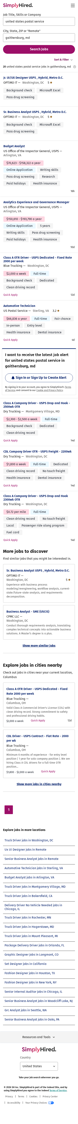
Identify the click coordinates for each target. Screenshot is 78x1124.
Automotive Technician (19, 306)
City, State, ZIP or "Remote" (21, 31)
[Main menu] (72, 5)
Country (25, 1057)
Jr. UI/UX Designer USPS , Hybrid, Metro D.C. (33, 77)
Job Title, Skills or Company (22, 14)
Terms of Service (58, 1090)
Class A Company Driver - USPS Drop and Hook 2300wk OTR (35, 497)
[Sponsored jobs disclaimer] (74, 67)
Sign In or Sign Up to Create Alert (41, 378)
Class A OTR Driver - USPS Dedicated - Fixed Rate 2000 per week (37, 259)
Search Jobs (39, 49)
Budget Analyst (14, 146)
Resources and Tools (36, 1037)
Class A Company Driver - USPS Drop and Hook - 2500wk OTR (36, 404)
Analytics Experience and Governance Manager (36, 202)
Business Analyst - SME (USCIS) (27, 611)
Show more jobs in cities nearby (39, 784)
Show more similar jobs (39, 645)
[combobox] (39, 21)
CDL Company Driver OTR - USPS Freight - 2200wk (37, 451)
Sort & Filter (61, 59)
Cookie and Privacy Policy (49, 390)
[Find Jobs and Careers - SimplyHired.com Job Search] (18, 5)
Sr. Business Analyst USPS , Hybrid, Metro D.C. (34, 112)
